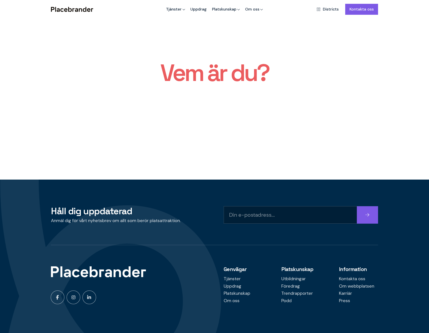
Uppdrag (198, 9)
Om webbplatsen (356, 286)
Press (344, 300)
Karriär (345, 293)
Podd (286, 300)
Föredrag (290, 286)
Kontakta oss (361, 9)
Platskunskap (224, 9)
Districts (331, 9)
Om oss (252, 9)
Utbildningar (293, 279)
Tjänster (174, 9)
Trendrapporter (297, 293)
